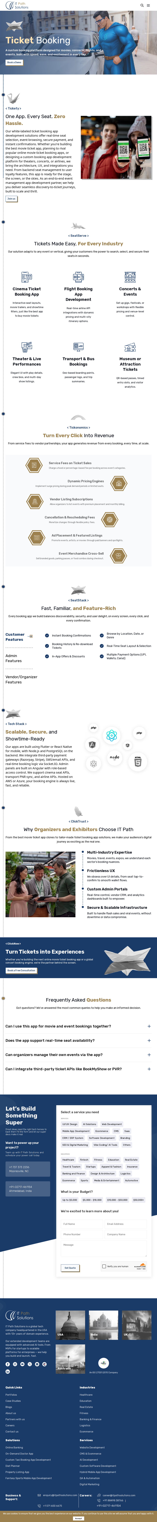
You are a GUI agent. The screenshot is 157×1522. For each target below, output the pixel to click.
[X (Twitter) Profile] (30, 1364)
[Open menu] (148, 5)
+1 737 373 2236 (19, 1167)
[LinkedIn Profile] (8, 1371)
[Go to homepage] (28, 1315)
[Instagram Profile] (15, 1364)
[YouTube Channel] (22, 1364)
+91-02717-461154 (20, 1187)
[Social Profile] (37, 1364)
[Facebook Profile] (8, 1364)
